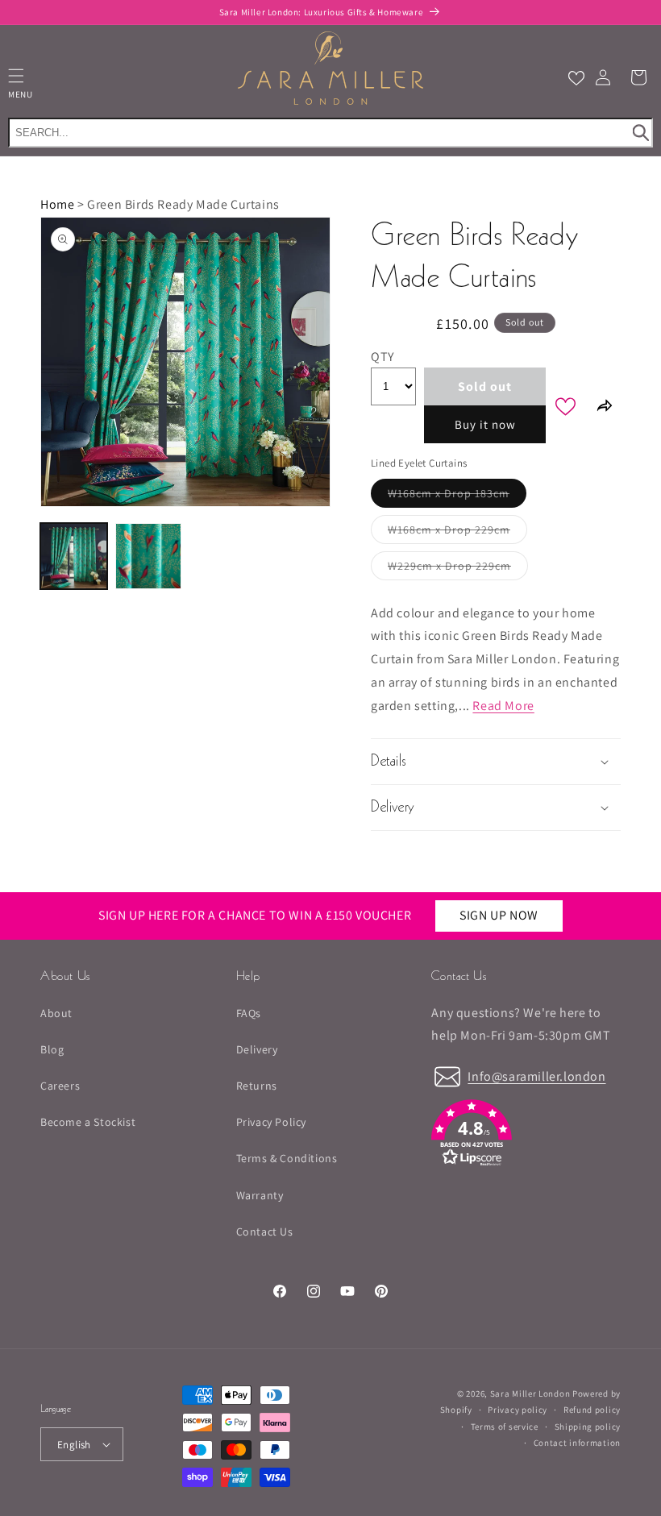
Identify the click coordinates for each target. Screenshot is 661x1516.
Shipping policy (588, 1426)
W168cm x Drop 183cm (457, 496)
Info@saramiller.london (536, 1076)
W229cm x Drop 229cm (458, 569)
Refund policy (592, 1409)
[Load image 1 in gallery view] (73, 556)
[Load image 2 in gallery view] (148, 556)
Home (57, 204)
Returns (256, 1085)
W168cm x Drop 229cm (457, 532)
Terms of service (504, 1426)
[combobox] (330, 132)
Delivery (257, 1049)
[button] (638, 77)
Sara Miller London (530, 1393)
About (56, 1013)
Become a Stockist (87, 1122)
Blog (52, 1049)
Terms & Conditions (287, 1158)
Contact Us (264, 1231)
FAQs (248, 1013)
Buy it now (485, 424)
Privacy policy (517, 1409)
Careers (60, 1085)
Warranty (260, 1195)
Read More (503, 705)
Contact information (577, 1442)
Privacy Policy (271, 1122)
